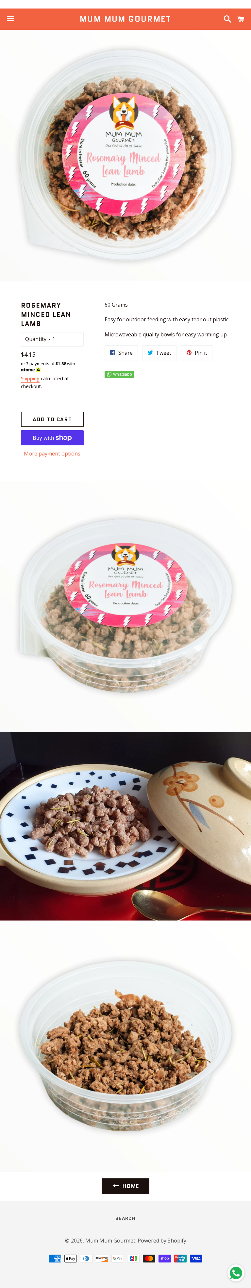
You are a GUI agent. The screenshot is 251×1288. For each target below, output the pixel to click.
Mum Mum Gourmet (125, 19)
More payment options (52, 453)
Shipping (30, 378)
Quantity (35, 339)
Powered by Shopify (162, 1240)
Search (125, 1218)
